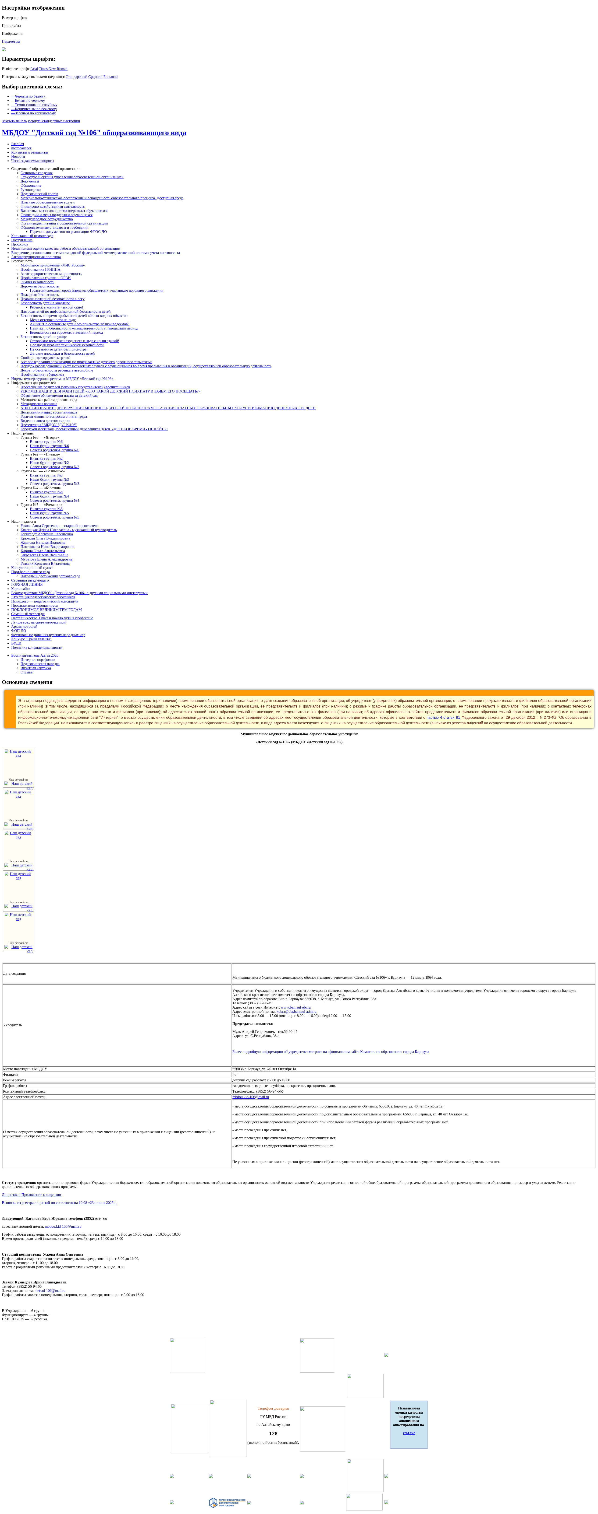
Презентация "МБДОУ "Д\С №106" (49, 425)
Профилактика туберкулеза (42, 374)
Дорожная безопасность (40, 286)
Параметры (11, 41)
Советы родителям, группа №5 (54, 517)
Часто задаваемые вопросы (32, 161)
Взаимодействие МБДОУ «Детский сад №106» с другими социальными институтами (79, 593)
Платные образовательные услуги (48, 202)
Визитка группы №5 (46, 509)
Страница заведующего (30, 580)
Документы (30, 181)
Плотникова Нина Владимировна (47, 547)
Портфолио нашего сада (30, 572)
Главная (17, 144)
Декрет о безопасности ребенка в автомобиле (57, 370)
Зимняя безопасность (37, 282)
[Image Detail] (18, 788)
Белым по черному (28, 100)
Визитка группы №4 (46, 492)
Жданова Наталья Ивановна (43, 542)
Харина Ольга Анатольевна (43, 551)
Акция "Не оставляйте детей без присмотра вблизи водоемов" (79, 324)
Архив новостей (24, 626)
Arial (34, 69)
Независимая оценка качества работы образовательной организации (65, 248)
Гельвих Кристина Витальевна (45, 563)
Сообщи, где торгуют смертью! (45, 358)
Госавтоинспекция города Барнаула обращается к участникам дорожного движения (96, 290)
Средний (95, 77)
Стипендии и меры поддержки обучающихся (57, 215)
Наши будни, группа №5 (49, 513)
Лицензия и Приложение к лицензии (32, 1195)
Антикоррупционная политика (36, 257)
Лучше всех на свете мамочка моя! (38, 622)
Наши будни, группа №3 (49, 479)
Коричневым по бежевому (34, 109)
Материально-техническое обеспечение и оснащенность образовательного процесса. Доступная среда (102, 198)
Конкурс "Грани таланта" (31, 639)
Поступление (21, 240)
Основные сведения (37, 173)
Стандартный (76, 77)
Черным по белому (28, 96)
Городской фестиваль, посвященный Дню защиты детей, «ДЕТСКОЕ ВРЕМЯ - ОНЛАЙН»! (94, 429)
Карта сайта (20, 589)
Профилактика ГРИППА (41, 269)
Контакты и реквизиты (29, 152)
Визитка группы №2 (46, 458)
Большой (110, 77)
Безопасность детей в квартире (45, 303)
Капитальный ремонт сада (32, 236)
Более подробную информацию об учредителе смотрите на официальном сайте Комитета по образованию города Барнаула (330, 1052)
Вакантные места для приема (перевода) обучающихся (64, 211)
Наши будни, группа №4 (49, 496)
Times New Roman (53, 69)
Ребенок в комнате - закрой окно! (56, 307)
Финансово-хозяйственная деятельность (53, 206)
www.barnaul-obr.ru (296, 1007)
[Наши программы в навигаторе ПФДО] (227, 1507)
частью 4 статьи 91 (443, 717)
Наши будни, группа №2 (49, 463)
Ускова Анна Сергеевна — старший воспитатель (59, 526)
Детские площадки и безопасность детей (62, 353)
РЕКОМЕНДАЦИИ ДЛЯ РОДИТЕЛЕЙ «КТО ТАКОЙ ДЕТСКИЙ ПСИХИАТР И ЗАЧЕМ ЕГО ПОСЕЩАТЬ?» (110, 391)
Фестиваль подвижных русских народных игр (48, 635)
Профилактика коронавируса (34, 605)
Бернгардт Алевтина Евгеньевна (47, 534)
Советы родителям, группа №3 (54, 484)
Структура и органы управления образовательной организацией (72, 177)
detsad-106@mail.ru (50, 1291)
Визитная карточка (36, 668)
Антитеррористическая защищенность (51, 274)
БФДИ (16, 643)
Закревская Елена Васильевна (44, 555)
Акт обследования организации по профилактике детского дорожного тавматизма (86, 362)
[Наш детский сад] (18, 755)
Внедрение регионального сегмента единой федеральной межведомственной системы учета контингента (95, 253)
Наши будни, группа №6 (49, 446)
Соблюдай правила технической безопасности (67, 345)
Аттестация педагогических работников (43, 597)
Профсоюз (19, 244)
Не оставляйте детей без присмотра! (59, 349)
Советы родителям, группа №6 (54, 450)
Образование (31, 185)
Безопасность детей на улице (44, 337)
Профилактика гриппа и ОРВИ (46, 278)
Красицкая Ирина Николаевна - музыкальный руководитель (69, 530)
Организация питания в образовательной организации (64, 223)
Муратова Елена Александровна (46, 559)
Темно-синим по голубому (34, 105)
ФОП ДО (18, 631)
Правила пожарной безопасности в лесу (53, 299)
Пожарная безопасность (40, 295)
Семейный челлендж (28, 614)
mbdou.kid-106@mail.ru (250, 1097)
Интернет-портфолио (38, 660)
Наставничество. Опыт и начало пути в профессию (52, 618)
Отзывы (27, 672)
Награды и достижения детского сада (50, 576)
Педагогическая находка (40, 664)
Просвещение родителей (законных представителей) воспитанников (75, 387)
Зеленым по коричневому (33, 113)
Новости (18, 156)
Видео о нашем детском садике (45, 421)
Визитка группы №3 (46, 475)
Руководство (31, 190)
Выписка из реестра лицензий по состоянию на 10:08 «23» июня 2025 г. (59, 1203)
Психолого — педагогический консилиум (44, 601)
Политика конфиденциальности (36, 647)
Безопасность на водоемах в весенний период (66, 332)
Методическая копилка (39, 404)
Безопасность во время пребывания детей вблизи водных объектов (74, 316)
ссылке (409, 1433)
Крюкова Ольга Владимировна (45, 538)
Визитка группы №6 (46, 442)
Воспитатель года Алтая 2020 (34, 655)
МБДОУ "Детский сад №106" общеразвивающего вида (94, 132)
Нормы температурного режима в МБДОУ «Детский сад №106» (62, 379)
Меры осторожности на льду (53, 320)
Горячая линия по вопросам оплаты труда (54, 416)
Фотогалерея (21, 148)
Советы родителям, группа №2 (54, 467)
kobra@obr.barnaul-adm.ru (297, 1011)
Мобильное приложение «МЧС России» (53, 265)
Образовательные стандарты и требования (54, 227)
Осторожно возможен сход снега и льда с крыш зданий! (74, 341)
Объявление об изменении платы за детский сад (59, 395)
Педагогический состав (39, 194)
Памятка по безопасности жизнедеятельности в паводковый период (84, 328)
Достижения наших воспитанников (49, 412)
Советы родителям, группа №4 (54, 500)
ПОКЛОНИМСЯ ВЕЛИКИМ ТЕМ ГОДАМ (46, 610)
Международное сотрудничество (47, 219)
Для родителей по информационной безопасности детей (66, 311)
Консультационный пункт (32, 568)
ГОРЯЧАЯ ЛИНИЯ (27, 584)
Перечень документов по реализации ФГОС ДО (68, 232)
